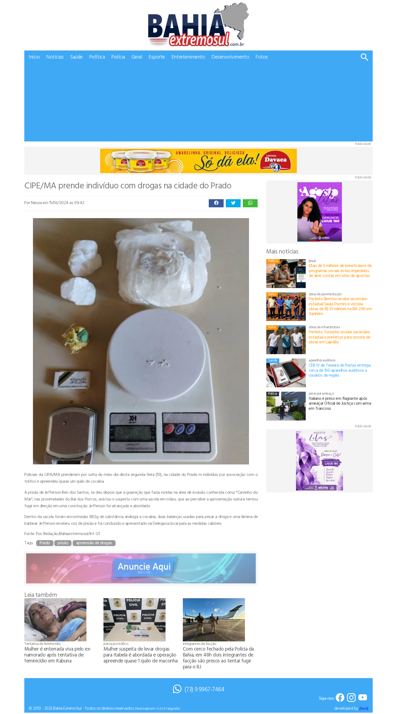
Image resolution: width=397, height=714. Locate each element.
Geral (137, 56)
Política (97, 56)
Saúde (76, 56)
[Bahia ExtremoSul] (198, 24)
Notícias (54, 56)
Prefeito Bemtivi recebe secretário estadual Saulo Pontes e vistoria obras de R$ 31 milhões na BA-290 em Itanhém (340, 306)
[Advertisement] (198, 103)
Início (34, 56)
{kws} (363, 708)
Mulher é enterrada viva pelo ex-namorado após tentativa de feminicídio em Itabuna (57, 654)
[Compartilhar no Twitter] (233, 203)
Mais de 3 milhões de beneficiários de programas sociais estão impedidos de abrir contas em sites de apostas (340, 270)
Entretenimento (188, 56)
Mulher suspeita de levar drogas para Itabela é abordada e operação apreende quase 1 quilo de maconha (140, 654)
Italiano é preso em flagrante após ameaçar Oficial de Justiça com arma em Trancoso (340, 403)
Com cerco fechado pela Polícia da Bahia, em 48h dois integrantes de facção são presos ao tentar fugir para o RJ (218, 657)
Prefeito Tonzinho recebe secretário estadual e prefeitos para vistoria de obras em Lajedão (339, 337)
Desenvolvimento (230, 56)
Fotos (261, 56)
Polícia (118, 56)
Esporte (157, 56)
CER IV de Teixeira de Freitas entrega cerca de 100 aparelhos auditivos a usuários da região (340, 370)
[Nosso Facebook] (340, 698)
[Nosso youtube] (362, 698)
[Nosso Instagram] (351, 698)
